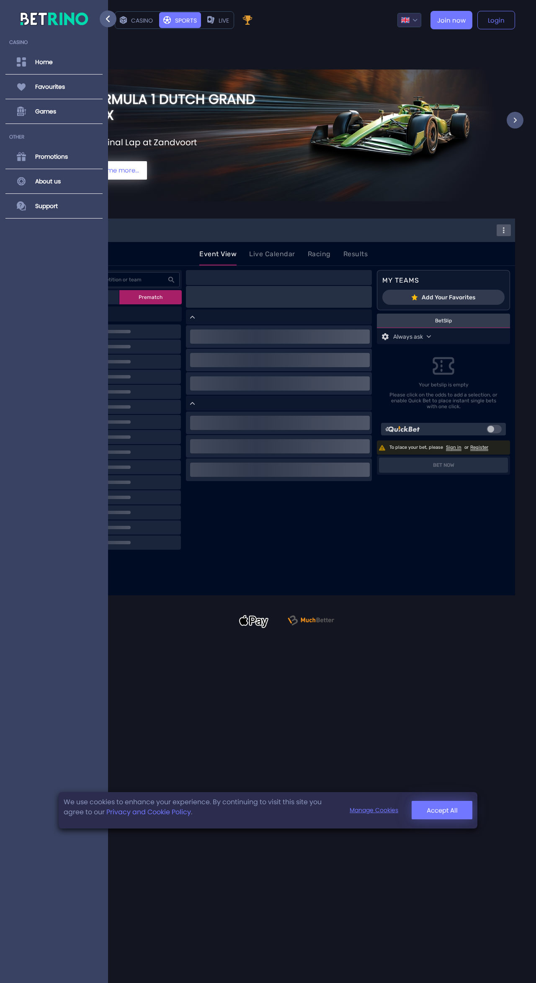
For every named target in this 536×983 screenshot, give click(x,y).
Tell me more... (117, 170)
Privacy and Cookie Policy (148, 812)
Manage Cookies (374, 810)
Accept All (442, 810)
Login (496, 20)
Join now (451, 20)
